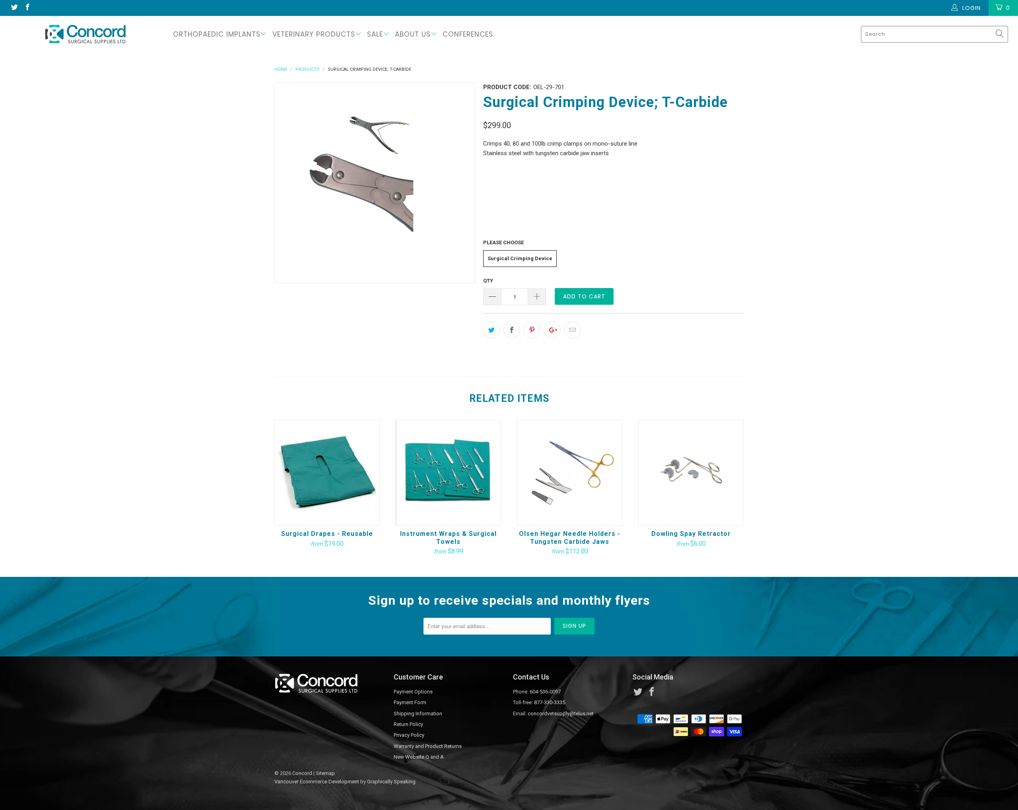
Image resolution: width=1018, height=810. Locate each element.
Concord (302, 773)
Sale (375, 34)
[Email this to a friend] (572, 329)
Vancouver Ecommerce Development (316, 782)
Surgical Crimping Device (520, 258)
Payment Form (410, 702)
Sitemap (325, 773)
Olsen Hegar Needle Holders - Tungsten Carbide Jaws (569, 473)
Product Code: (507, 87)
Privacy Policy (409, 735)
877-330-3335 (549, 702)
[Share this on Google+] (552, 329)
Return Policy (408, 724)
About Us (413, 34)
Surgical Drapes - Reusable (327, 473)
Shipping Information (418, 714)
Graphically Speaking (391, 782)
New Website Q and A (419, 757)
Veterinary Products (313, 34)
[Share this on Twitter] (491, 329)
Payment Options (413, 692)
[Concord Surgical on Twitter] (14, 8)
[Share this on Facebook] (511, 329)
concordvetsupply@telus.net (561, 714)
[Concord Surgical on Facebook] (27, 8)
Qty (488, 281)
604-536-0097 (545, 692)
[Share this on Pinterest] (532, 329)
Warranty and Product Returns (428, 746)
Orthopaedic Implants (216, 34)
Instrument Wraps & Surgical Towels (448, 473)
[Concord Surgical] (85, 34)
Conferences (468, 34)
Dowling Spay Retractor (691, 473)
